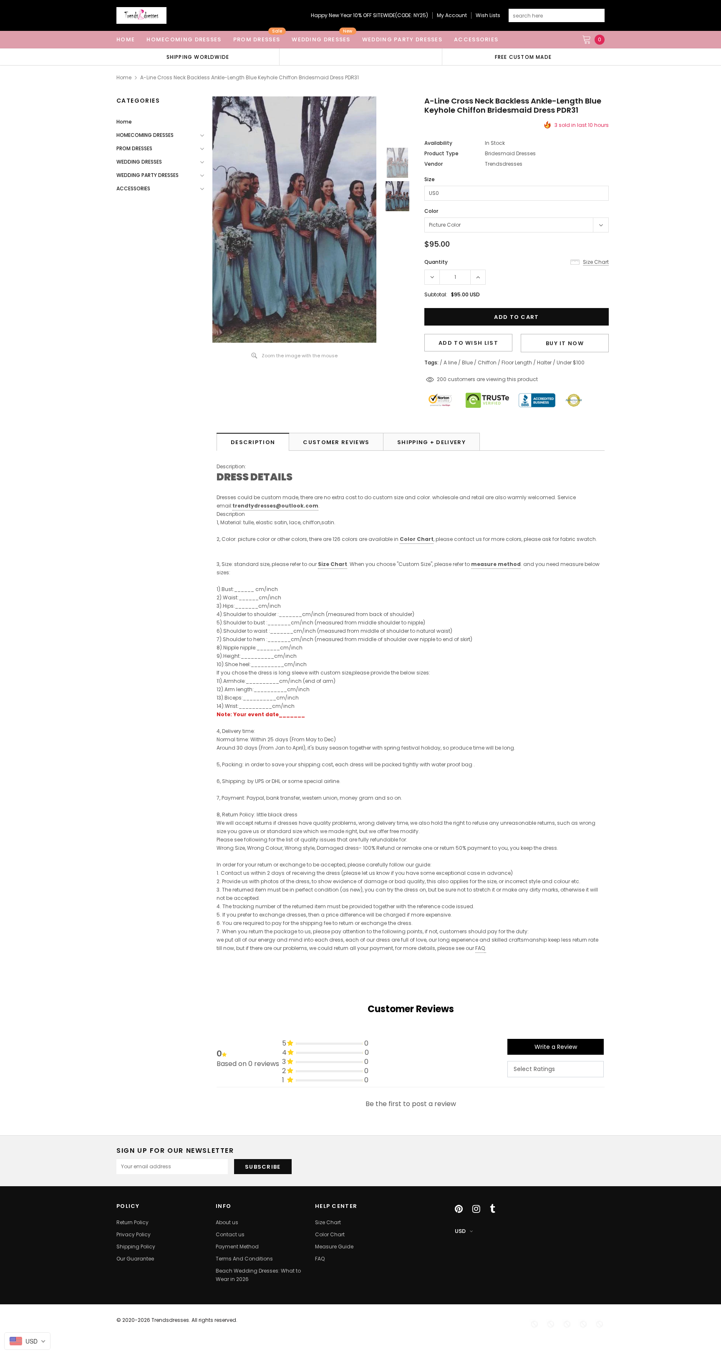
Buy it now (565, 343)
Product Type (441, 153)
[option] (197, 56)
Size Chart (332, 564)
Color (431, 211)
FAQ (480, 948)
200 (441, 379)
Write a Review (555, 1047)
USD (460, 1231)
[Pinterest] (459, 1208)
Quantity (436, 261)
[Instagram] (476, 1208)
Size (429, 179)
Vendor (433, 163)
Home (123, 77)
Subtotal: (435, 294)
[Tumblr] (492, 1208)
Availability (438, 143)
